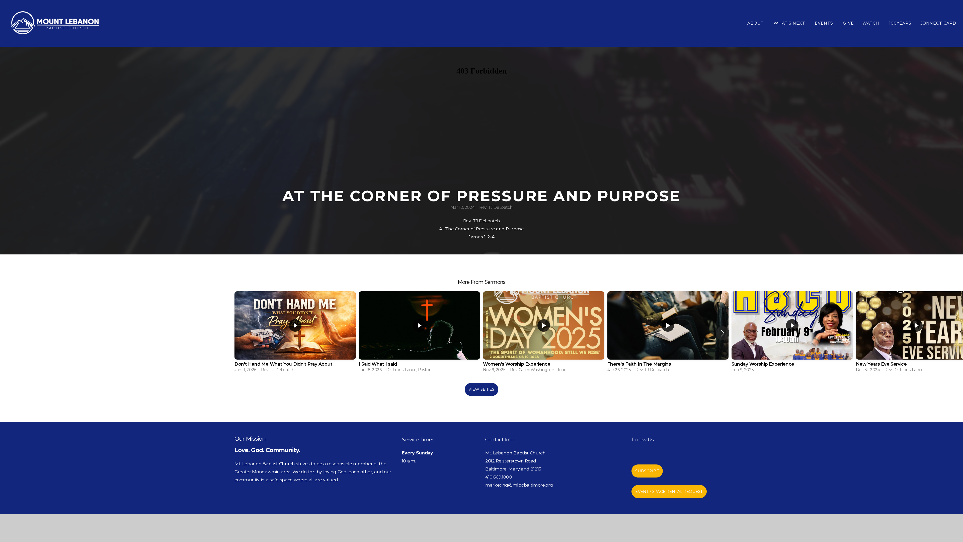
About (756, 23)
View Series (481, 389)
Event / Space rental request (669, 491)
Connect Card (938, 23)
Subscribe (647, 470)
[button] (722, 333)
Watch (871, 23)
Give (848, 23)
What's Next (790, 23)
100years (900, 23)
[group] (295, 333)
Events (824, 23)
